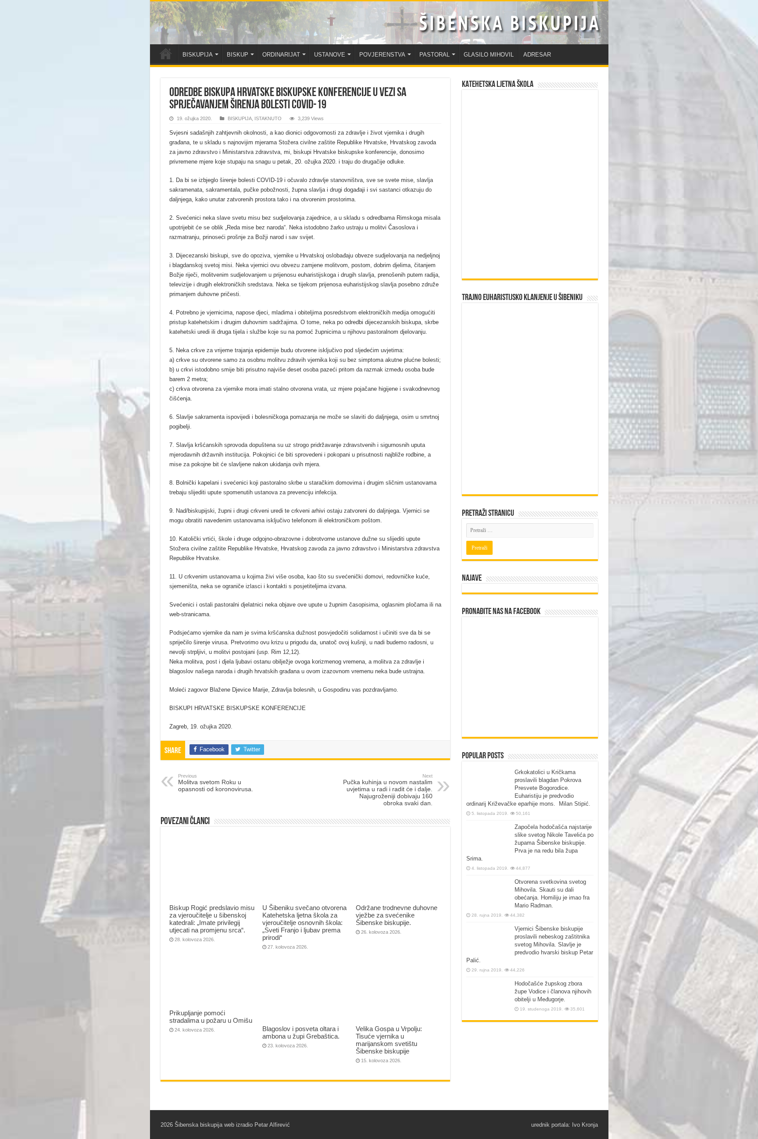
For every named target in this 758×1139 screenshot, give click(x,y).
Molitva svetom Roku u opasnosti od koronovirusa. (215, 783)
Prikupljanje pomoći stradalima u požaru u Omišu (210, 1016)
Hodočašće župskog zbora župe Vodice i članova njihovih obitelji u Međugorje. (553, 991)
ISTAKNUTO (268, 118)
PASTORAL (434, 54)
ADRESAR (537, 54)
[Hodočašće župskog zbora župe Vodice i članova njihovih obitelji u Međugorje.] (488, 996)
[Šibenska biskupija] (379, 22)
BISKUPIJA (197, 54)
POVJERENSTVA (382, 54)
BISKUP (237, 54)
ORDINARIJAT (281, 54)
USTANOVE (329, 54)
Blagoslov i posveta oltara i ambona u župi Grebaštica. (301, 1032)
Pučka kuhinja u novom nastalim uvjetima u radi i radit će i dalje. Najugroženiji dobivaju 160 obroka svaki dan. (388, 790)
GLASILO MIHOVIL (489, 54)
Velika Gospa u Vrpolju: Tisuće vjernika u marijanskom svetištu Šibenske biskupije (389, 1040)
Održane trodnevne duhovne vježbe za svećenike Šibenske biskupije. (396, 915)
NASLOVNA (165, 53)
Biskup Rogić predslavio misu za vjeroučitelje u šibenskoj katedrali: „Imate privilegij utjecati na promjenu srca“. (211, 919)
